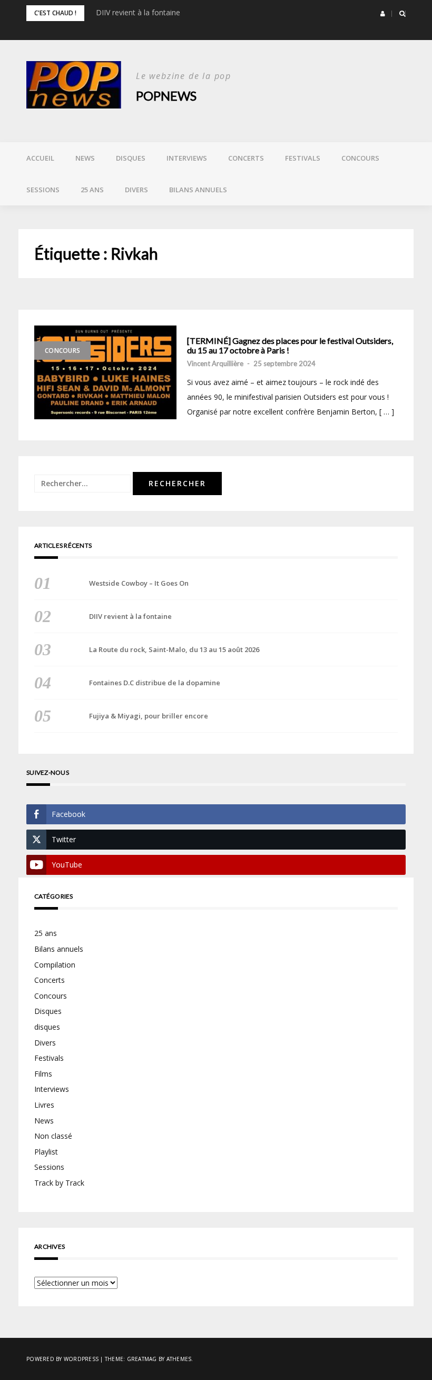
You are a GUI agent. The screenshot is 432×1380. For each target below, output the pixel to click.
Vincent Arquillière (215, 363)
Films (43, 1074)
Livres (44, 1105)
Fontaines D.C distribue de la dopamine (154, 682)
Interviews (186, 158)
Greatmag (142, 1359)
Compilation (54, 965)
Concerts (246, 158)
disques (47, 1027)
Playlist (46, 1152)
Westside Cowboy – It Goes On (139, 583)
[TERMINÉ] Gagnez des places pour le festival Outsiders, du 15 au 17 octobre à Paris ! (290, 345)
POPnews (166, 95)
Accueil (40, 158)
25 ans (92, 189)
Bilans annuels (198, 189)
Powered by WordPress (62, 1359)
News (85, 158)
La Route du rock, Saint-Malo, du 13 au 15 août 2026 (174, 649)
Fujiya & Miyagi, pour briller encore (148, 716)
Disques (130, 158)
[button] (382, 14)
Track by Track (59, 1183)
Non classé (53, 1136)
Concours (360, 158)
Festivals (302, 158)
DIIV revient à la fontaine (138, 12)
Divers (136, 189)
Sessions (43, 189)
